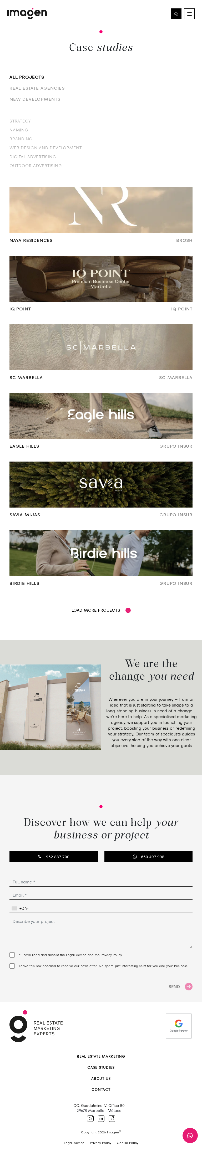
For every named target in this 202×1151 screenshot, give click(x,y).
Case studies (101, 1067)
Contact (176, 13)
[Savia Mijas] (101, 493)
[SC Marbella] (101, 355)
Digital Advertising (32, 156)
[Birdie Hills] (101, 561)
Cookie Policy (127, 1143)
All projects (26, 77)
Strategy (20, 121)
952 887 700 (57, 856)
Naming (18, 129)
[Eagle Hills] (101, 424)
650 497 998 (152, 856)
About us (101, 1078)
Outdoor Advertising (35, 165)
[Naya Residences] (101, 218)
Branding (21, 138)
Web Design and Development (45, 147)
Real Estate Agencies (37, 88)
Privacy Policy (111, 955)
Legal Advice (76, 955)
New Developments (34, 99)
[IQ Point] (101, 287)
